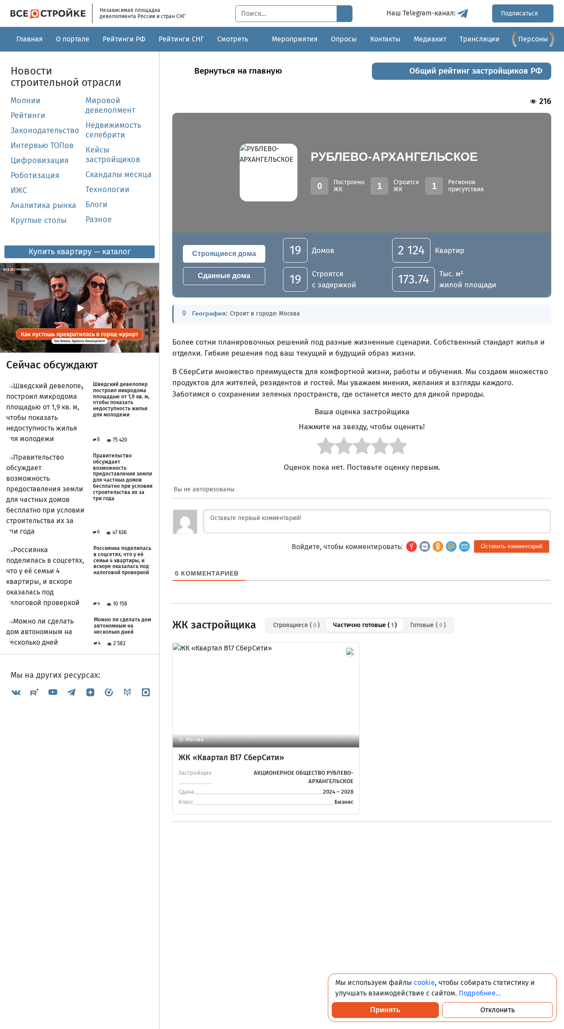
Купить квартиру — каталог (80, 251)
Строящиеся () (296, 625)
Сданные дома (224, 275)
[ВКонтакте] (16, 692)
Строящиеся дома (224, 253)
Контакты (385, 39)
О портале (72, 39)
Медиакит (430, 39)
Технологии (107, 189)
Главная (29, 39)
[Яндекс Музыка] (109, 692)
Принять (385, 1010)
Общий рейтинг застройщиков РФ (475, 71)
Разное (98, 219)
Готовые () (428, 625)
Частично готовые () (365, 625)
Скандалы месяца (118, 174)
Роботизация (35, 175)
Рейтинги (28, 115)
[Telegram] (71, 692)
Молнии (26, 100)
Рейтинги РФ (124, 39)
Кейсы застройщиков (112, 154)
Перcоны (533, 39)
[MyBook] (127, 692)
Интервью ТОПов (42, 145)
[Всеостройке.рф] (52, 13)
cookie (424, 982)
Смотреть (232, 39)
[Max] (146, 692)
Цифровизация (40, 160)
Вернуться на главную (238, 71)
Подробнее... (480, 993)
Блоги (96, 204)
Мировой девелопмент (110, 105)
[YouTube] (53, 692)
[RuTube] (34, 692)
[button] (464, 546)
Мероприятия (295, 39)
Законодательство (45, 130)
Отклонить (497, 1010)
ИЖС (19, 190)
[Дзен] (90, 692)
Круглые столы (39, 220)
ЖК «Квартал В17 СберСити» (231, 757)
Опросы (344, 39)
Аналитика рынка (43, 205)
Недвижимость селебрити (113, 130)
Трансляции (480, 39)
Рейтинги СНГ (181, 39)
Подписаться (520, 13)
